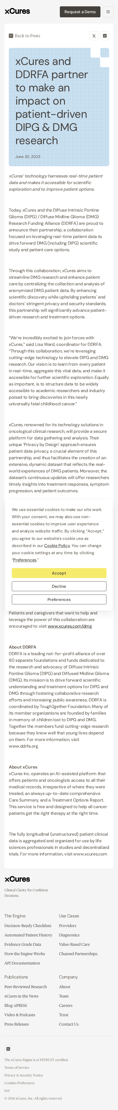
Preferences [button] (24, 560)
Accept (59, 573)
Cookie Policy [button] (57, 545)
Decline (59, 586)
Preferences (59, 599)
